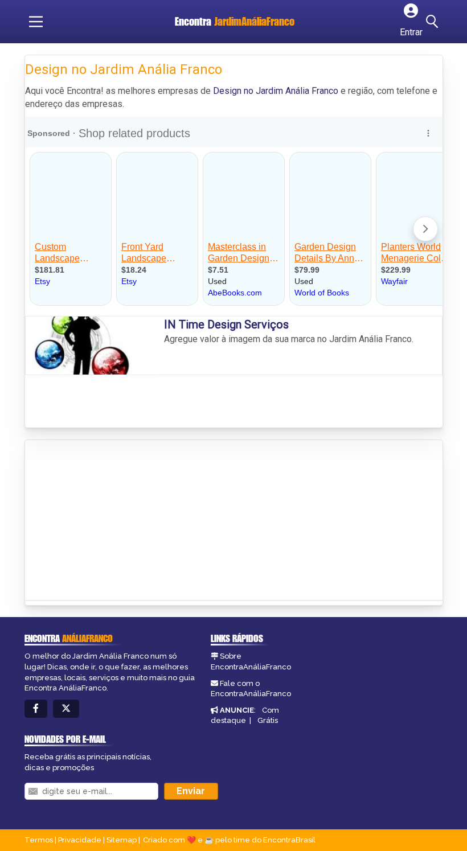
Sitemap (121, 840)
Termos (38, 840)
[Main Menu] (35, 21)
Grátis (267, 720)
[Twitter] (66, 709)
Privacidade (79, 840)
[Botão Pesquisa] (434, 21)
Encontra (234, 21)
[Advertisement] (110, 517)
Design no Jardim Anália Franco (275, 90)
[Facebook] (35, 709)
